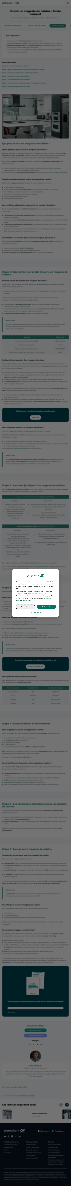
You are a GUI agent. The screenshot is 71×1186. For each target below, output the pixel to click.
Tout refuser (25, 607)
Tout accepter (46, 607)
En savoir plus (35, 612)
